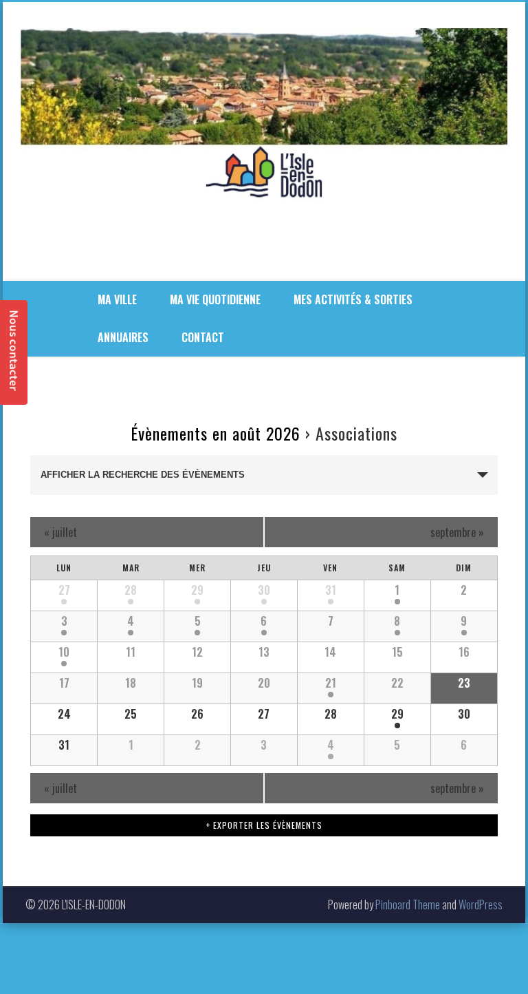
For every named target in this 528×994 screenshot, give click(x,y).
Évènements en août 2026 (215, 433)
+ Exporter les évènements (264, 825)
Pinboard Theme (407, 904)
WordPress (481, 904)
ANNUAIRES (123, 337)
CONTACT (203, 337)
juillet (60, 532)
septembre (457, 532)
